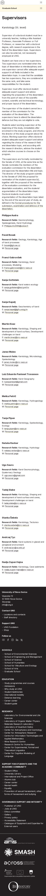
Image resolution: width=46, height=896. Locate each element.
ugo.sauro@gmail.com (14, 475)
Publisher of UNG (12, 806)
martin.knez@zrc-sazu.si (15, 337)
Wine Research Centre (14, 741)
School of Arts (11, 668)
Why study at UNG (13, 689)
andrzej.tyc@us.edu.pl (14, 547)
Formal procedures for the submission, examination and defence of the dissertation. (22, 206)
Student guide (10, 703)
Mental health (10, 785)
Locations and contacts (14, 614)
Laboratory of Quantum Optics (18, 727)
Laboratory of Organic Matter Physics (22, 721)
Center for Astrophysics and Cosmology (23, 730)
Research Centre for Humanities (19, 744)
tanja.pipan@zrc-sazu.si (15, 428)
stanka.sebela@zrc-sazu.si (16, 525)
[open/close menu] (41, 2)
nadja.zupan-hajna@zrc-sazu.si (18, 569)
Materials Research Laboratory (18, 724)
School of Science (13, 660)
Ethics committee (12, 811)
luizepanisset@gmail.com (15, 382)
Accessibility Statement (15, 820)
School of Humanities (14, 662)
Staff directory (10, 617)
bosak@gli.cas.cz (12, 245)
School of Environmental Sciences (20, 654)
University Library (12, 773)
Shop (6, 630)
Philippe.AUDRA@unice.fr (16, 226)
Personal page (11, 248)
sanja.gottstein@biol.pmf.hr (16, 287)
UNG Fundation (11, 627)
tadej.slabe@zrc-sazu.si (15, 503)
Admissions (9, 686)
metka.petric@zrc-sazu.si (16, 403)
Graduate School (9, 8)
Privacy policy (11, 817)
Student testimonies (13, 692)
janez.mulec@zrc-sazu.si (15, 362)
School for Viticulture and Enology (20, 665)
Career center (10, 700)
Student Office (11, 771)
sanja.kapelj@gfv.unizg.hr (16, 309)
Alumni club (10, 779)
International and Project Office (18, 776)
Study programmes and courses (19, 683)
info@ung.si (7, 605)
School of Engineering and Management (23, 657)
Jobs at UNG (10, 809)
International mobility (14, 695)
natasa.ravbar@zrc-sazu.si (16, 450)
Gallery (7, 814)
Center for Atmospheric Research (20, 733)
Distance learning (12, 698)
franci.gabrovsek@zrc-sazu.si (18, 268)
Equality (8, 788)
